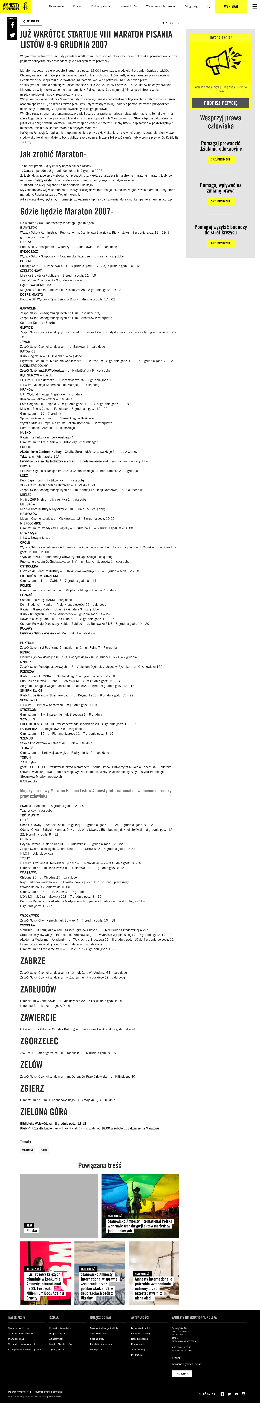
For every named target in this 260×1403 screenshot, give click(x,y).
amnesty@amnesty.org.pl (184, 1341)
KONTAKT (177, 1358)
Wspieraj (182, 1374)
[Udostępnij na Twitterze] (12, 35)
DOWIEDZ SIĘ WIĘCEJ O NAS (186, 1364)
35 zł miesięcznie (220, 159)
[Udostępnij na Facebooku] (12, 25)
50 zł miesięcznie (220, 201)
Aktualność (27, 1150)
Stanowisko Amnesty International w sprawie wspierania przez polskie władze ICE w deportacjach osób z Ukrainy (99, 1286)
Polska (44, 1150)
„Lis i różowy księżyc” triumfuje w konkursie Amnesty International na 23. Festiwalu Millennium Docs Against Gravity (45, 1286)
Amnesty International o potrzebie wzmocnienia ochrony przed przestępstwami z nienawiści (153, 1288)
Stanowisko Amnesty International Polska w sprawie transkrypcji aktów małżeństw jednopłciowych (140, 1226)
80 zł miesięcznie (220, 243)
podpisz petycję (221, 103)
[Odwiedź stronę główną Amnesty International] (15, 6)
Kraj (29, 1225)
